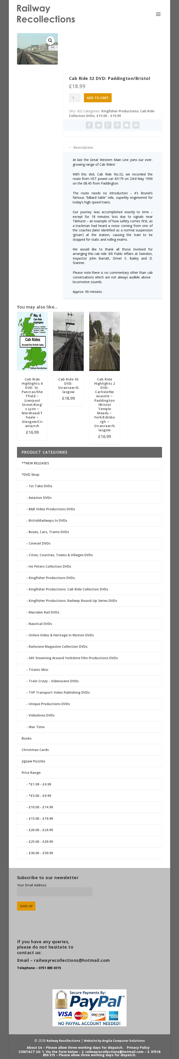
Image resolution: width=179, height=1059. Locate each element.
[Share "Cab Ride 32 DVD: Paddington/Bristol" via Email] (126, 125)
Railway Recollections (63, 1040)
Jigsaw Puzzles (33, 761)
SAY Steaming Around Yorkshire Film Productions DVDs (73, 658)
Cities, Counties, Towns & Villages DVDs (61, 555)
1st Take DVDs (40, 486)
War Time (37, 727)
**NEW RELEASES (35, 463)
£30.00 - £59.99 (41, 853)
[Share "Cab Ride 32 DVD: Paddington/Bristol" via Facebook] (89, 125)
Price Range (31, 772)
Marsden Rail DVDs (44, 612)
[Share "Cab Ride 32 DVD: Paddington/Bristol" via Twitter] (98, 125)
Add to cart (98, 98)
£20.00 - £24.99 (41, 830)
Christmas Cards (35, 749)
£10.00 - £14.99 (41, 807)
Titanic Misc (38, 669)
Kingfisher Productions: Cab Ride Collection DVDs (68, 589)
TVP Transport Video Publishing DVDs (59, 692)
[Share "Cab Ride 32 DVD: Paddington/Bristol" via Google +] (107, 125)
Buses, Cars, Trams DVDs (49, 532)
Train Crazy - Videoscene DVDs (54, 681)
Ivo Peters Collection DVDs (50, 566)
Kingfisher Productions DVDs (52, 578)
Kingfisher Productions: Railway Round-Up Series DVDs (73, 600)
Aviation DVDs (40, 497)
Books (26, 738)
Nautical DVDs (40, 623)
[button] (50, 40)
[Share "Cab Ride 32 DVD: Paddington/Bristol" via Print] (135, 125)
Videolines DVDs (42, 715)
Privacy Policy (138, 1047)
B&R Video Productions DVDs (52, 509)
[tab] (112, 147)
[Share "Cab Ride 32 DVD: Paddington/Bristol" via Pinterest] (117, 125)
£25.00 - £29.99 (41, 841)
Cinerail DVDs (39, 543)
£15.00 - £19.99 (108, 115)
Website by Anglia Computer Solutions (114, 1040)
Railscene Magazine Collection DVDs (58, 646)
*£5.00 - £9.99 (40, 795)
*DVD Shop (30, 474)
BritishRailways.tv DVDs (48, 520)
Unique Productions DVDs (49, 704)
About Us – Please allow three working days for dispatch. (75, 1047)
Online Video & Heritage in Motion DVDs (61, 635)
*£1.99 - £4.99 (40, 784)
